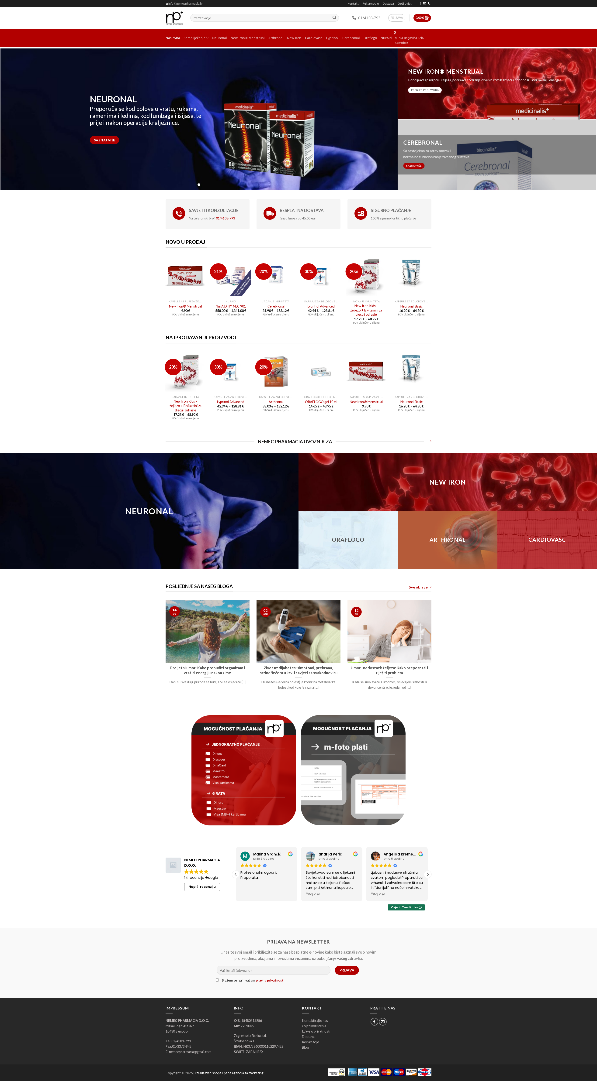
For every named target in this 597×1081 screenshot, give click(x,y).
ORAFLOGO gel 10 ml (321, 402)
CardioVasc (313, 38)
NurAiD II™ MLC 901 (231, 306)
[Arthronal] (276, 371)
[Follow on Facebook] (420, 3)
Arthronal (275, 38)
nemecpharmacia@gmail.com (190, 1052)
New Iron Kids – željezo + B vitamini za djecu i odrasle (366, 310)
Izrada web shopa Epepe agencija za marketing (229, 1073)
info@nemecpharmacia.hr (185, 3)
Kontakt (353, 3)
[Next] (432, 653)
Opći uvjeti (405, 3)
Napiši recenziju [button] (202, 886)
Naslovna (173, 38)
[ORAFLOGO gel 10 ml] (321, 371)
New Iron (294, 38)
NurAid (386, 38)
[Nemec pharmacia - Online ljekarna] (174, 18)
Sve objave (418, 587)
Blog (305, 1047)
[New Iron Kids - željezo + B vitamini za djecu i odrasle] (366, 276)
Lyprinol (332, 38)
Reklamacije (370, 3)
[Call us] (429, 3)
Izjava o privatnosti (316, 1031)
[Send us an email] (424, 3)
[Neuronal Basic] (411, 276)
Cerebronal (351, 38)
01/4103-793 (369, 18)
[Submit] (334, 18)
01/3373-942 (181, 1046)
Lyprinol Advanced (321, 306)
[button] (427, 874)
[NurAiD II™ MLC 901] (230, 276)
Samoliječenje (194, 38)
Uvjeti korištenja (314, 1026)
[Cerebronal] (276, 276)
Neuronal (219, 38)
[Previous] (164, 653)
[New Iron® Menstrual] (185, 276)
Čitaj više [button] (247, 894)
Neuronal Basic (411, 306)
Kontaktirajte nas (315, 1021)
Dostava (388, 3)
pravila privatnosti (270, 980)
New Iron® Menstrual (248, 38)
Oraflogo (370, 38)
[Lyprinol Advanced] (321, 276)
